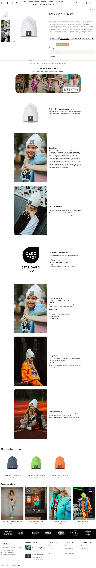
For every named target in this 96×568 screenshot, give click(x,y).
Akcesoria (60, 10)
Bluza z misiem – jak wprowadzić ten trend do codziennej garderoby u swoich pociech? (39, 547)
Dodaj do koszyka (62, 44)
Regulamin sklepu (69, 545)
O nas (50, 548)
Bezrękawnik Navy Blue (83, 521)
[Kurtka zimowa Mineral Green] (36, 503)
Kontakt (51, 553)
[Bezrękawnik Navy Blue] (84, 503)
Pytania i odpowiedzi (86, 545)
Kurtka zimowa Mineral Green (36, 521)
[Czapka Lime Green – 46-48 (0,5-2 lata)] (36, 463)
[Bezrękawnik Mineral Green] (60, 503)
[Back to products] (92, 10)
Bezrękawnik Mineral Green (60, 521)
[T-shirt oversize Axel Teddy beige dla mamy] (12, 503)
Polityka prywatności (70, 553)
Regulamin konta (69, 548)
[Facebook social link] (56, 56)
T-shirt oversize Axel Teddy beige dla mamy (12, 521)
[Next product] (94, 10)
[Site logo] (9, 3)
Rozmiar (51, 36)
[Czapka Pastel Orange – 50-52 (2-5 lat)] (60, 463)
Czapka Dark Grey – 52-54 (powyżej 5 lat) (12, 475)
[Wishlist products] (86, 2)
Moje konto (83, 551)
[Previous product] (90, 10)
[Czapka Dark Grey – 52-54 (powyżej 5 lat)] (12, 463)
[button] (3, 533)
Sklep (50, 545)
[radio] (54, 38)
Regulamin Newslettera (70, 551)
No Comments (40, 550)
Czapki (65, 10)
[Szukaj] (83, 2)
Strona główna (52, 10)
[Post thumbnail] (28, 548)
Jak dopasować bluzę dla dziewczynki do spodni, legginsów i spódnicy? (37, 556)
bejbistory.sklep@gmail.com (9, 554)
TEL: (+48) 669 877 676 (8, 552)
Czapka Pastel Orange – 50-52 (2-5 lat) (60, 475)
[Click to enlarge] (14, 42)
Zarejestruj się (84, 548)
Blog (50, 551)
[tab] (30, 62)
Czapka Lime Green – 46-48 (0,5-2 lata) (36, 475)
